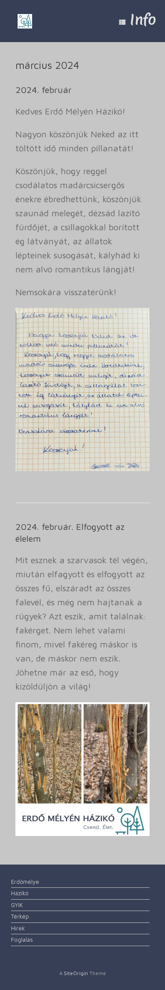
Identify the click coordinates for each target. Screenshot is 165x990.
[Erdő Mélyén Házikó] (25, 21)
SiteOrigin (76, 973)
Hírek (18, 928)
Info (143, 19)
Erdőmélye (25, 881)
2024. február (43, 90)
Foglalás (22, 939)
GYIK (17, 904)
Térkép (20, 916)
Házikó (20, 893)
